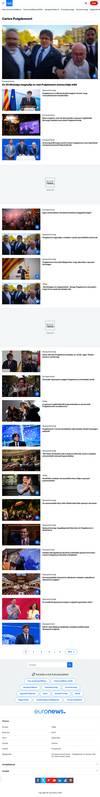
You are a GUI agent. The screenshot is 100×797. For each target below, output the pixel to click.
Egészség (56, 738)
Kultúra (55, 743)
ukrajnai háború (52, 9)
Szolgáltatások (8, 764)
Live (94, 3)
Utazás (5, 743)
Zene (45, 693)
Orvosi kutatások (74, 700)
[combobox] (50, 664)
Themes (5, 721)
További (5, 771)
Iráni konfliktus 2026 (32, 9)
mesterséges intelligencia (47, 700)
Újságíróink (6, 754)
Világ (44, 284)
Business (6, 732)
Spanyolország (49, 90)
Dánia (77, 693)
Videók (5, 749)
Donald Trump (61, 693)
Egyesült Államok (27, 693)
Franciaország (67, 9)
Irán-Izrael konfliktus (11, 9)
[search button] (69, 664)
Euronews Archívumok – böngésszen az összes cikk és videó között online (74, 755)
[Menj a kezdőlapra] (9, 3)
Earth (54, 732)
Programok (56, 749)
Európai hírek (8, 81)
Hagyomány (23, 700)
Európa (5, 727)
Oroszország (82, 9)
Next (70, 651)
